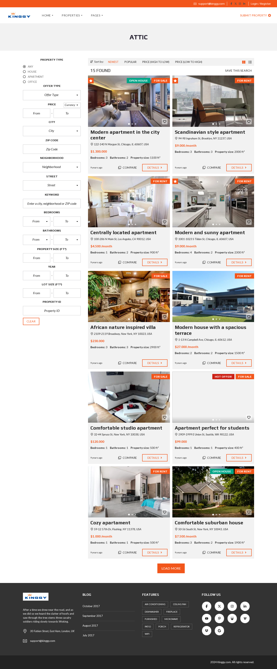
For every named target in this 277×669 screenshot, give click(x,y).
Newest (113, 62)
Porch (162, 626)
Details (153, 167)
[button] (52, 95)
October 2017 (91, 606)
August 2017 (90, 625)
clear (31, 321)
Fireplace (171, 611)
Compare (129, 167)
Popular (130, 62)
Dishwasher (152, 611)
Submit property (253, 15)
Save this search (238, 70)
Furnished (151, 619)
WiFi (147, 633)
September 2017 (93, 615)
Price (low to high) (188, 62)
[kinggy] (19, 15)
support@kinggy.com (211, 3)
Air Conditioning (155, 604)
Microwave (171, 619)
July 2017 (88, 635)
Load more (171, 568)
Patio (148, 626)
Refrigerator (182, 626)
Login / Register (261, 3)
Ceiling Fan (179, 604)
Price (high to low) (155, 62)
